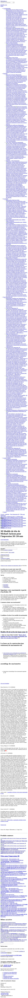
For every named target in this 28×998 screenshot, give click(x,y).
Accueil (2, 514)
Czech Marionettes (5, 539)
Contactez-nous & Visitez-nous (10, 973)
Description (5, 584)
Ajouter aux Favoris (5, 554)
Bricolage (5, 73)
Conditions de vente (7, 977)
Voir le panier (11, 552)
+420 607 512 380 (7, 965)
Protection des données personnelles (11, 978)
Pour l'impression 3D (7, 297)
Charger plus (3, 824)
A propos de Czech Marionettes (10, 972)
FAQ (4, 974)
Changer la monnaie (8, 550)
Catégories (7, 514)
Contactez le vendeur (5, 558)
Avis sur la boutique (5, 683)
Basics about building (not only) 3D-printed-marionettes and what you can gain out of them (14, 636)
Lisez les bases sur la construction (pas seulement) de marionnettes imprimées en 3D (14, 653)
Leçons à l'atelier (6, 458)
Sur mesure (5, 198)
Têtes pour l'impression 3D (10, 856)
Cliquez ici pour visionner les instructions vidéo (11, 565)
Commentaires (6, 587)
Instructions (5, 586)
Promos (5, 512)
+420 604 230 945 (7, 966)
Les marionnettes (7, 8)
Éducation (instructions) (8, 976)
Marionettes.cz (4, 1)
